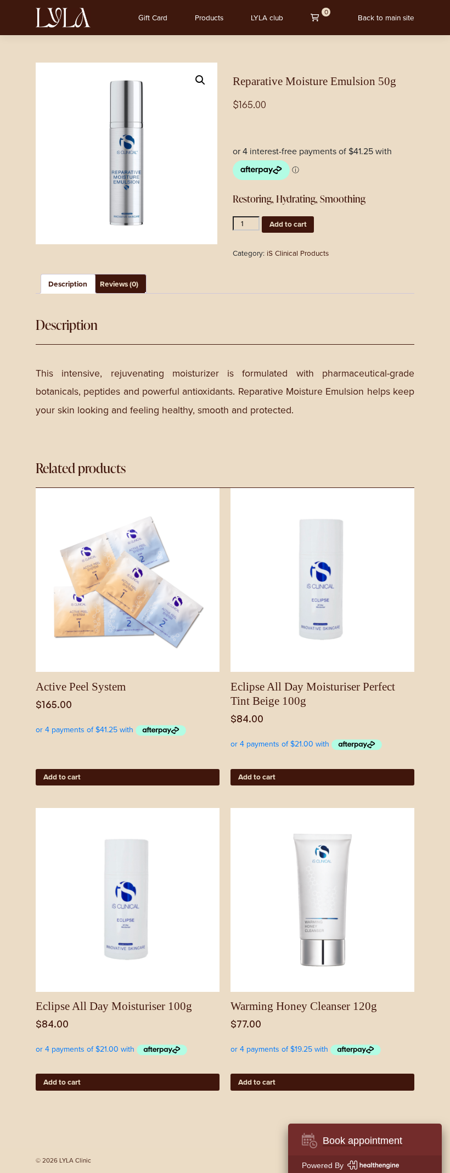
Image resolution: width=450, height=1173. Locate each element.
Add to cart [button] (62, 776)
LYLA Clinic (75, 1160)
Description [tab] (67, 283)
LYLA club (267, 17)
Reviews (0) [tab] (119, 283)
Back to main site (386, 17)
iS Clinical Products (298, 253)
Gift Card (152, 17)
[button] (200, 80)
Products (209, 17)
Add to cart (288, 223)
